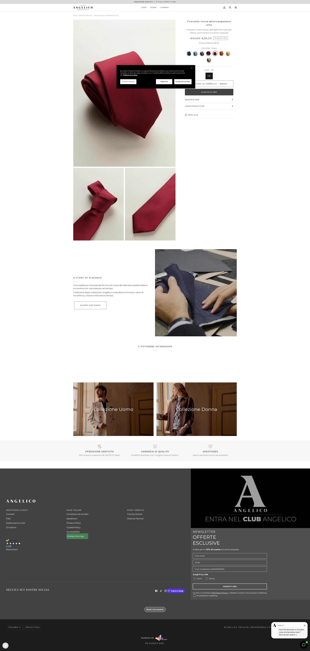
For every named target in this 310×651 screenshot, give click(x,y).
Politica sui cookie (130, 75)
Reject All (164, 81)
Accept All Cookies (183, 81)
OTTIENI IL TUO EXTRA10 (131, 350)
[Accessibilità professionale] (5, 646)
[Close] (191, 68)
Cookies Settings (128, 81)
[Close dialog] (200, 296)
